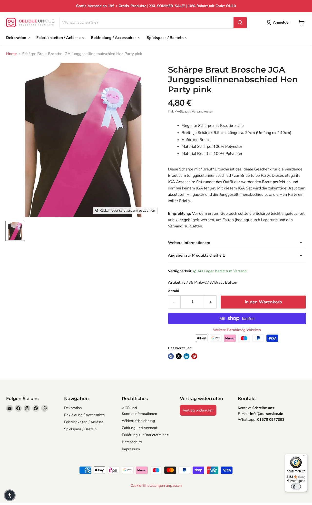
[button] (10, 495)
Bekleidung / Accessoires (114, 37)
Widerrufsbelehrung (138, 420)
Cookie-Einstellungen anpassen (156, 486)
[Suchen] (240, 22)
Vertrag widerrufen (198, 410)
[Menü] (304, 457)
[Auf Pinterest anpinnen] (194, 356)
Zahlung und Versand (139, 427)
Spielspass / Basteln (166, 37)
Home (11, 54)
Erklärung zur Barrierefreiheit (145, 434)
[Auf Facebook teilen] (171, 356)
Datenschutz (132, 442)
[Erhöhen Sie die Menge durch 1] (210, 302)
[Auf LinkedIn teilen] (186, 356)
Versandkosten (202, 111)
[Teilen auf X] (179, 356)
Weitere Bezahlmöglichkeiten (237, 330)
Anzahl (173, 291)
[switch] (296, 486)
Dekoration (16, 37)
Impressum (131, 449)
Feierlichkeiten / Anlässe (59, 37)
